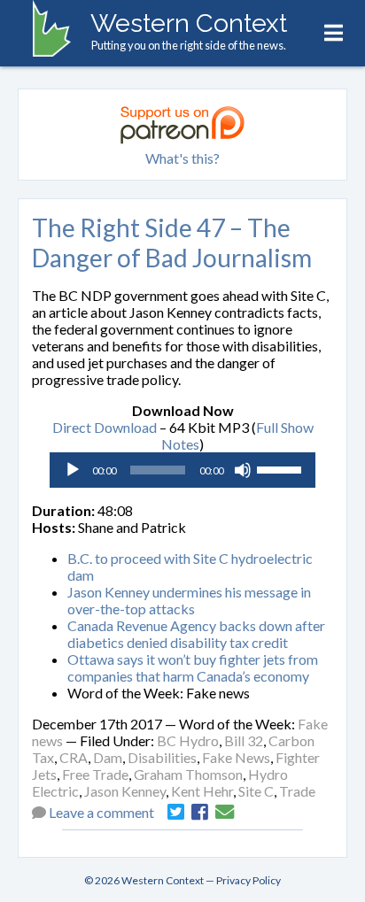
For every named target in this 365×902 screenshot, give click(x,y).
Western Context (188, 23)
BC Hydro (188, 740)
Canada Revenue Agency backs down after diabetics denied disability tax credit (196, 634)
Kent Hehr (202, 791)
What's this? (182, 158)
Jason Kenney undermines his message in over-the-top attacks (189, 600)
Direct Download (104, 427)
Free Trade (95, 774)
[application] (182, 470)
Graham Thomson (188, 774)
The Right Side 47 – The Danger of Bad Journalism (172, 242)
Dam (107, 757)
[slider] (282, 468)
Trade (297, 791)
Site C (256, 791)
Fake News (236, 757)
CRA (73, 757)
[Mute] (243, 470)
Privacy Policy (248, 880)
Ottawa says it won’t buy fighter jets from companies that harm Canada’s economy (192, 667)
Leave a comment (101, 812)
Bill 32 (243, 740)
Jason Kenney (125, 791)
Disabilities (162, 757)
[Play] (73, 470)
